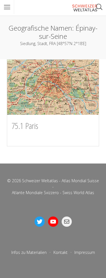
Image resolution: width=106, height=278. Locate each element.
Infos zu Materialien (29, 252)
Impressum (84, 252)
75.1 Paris (25, 125)
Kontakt (60, 252)
